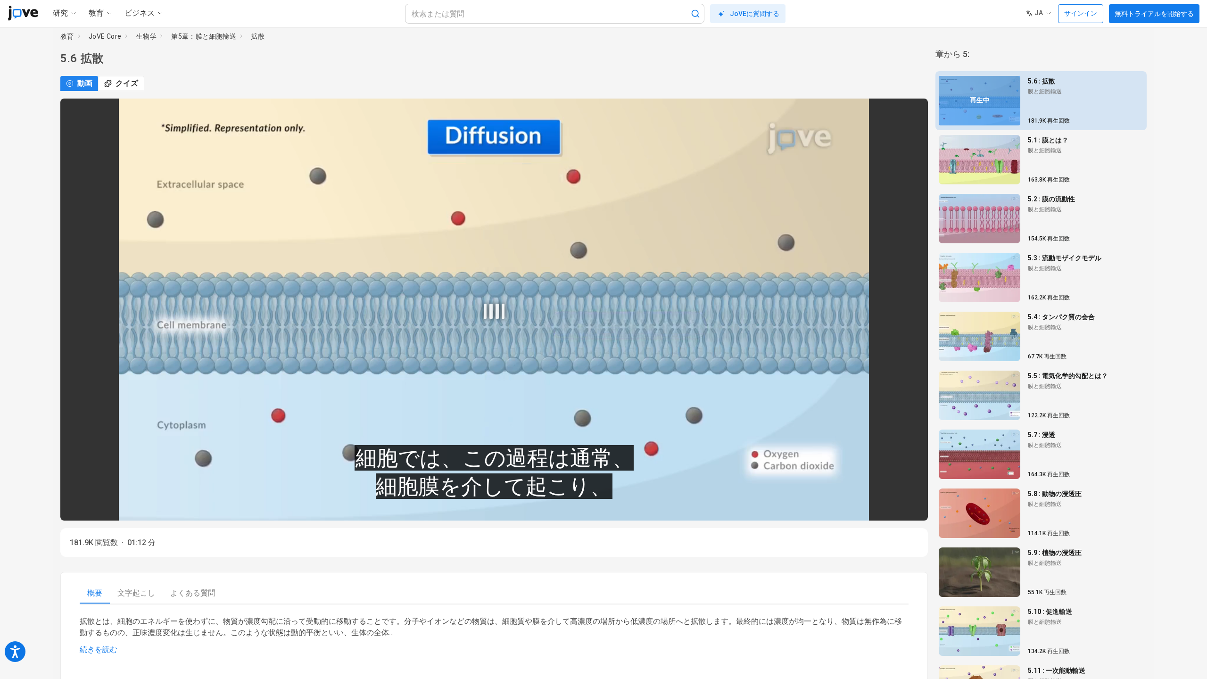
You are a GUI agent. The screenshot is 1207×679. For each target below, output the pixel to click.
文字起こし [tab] (136, 592)
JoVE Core (105, 36)
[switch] (836, 507)
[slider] (451, 507)
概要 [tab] (94, 592)
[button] (912, 111)
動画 (84, 83)
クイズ (127, 83)
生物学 (146, 36)
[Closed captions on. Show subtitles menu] (910, 506)
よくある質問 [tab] (192, 592)
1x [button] (891, 507)
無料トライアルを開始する (1154, 13)
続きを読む (98, 649)
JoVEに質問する (754, 13)
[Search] (695, 13)
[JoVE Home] (23, 13)
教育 (67, 36)
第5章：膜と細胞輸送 (203, 36)
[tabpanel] (494, 635)
